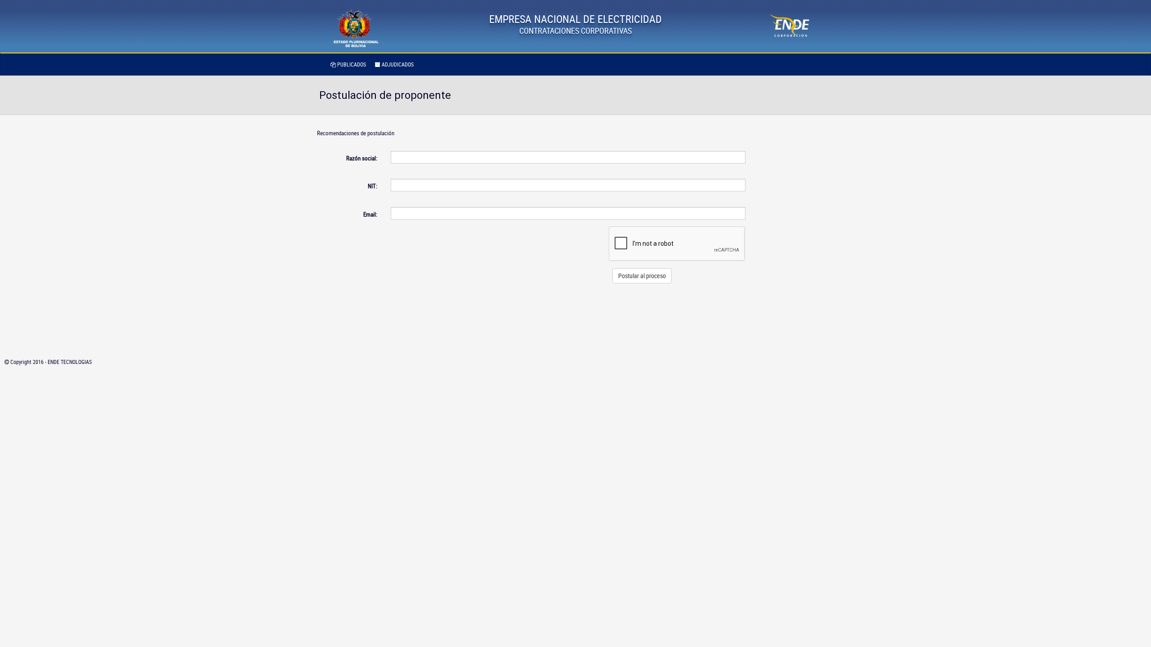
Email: (370, 214)
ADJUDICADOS (397, 64)
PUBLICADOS (351, 64)
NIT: (372, 186)
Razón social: (361, 158)
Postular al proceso (642, 275)
